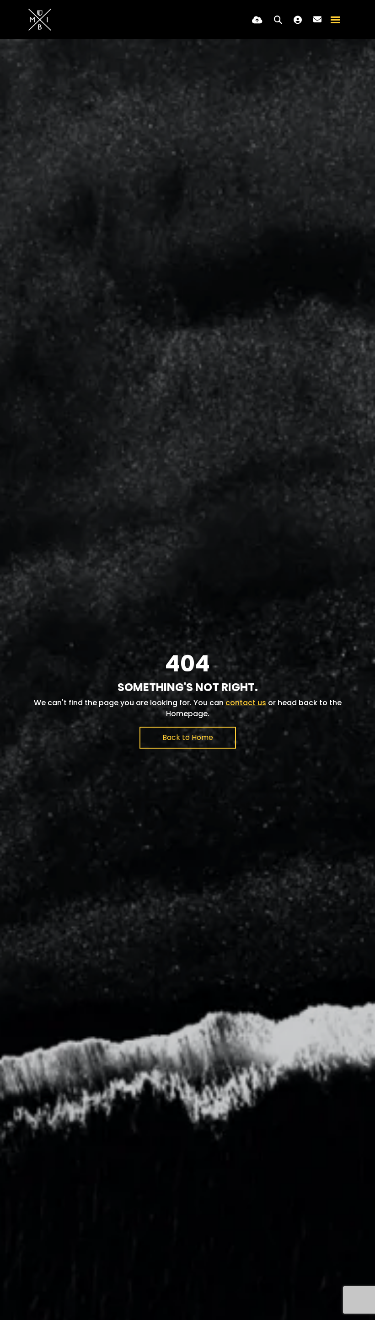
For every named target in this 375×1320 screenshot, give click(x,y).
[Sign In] (298, 20)
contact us (245, 702)
